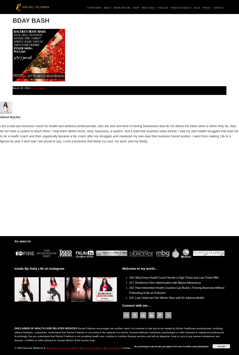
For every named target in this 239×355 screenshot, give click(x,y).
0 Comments (38, 88)
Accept (221, 346)
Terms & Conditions (92, 348)
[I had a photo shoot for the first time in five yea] (53, 289)
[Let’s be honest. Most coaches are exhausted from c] (27, 289)
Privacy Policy (113, 348)
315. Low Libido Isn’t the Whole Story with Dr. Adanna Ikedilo (166, 297)
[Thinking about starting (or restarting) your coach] (105, 289)
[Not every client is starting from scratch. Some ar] (78, 289)
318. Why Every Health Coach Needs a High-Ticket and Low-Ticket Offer (174, 277)
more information (200, 346)
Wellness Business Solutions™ (63, 348)
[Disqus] (119, 191)
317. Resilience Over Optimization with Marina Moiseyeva (165, 282)
